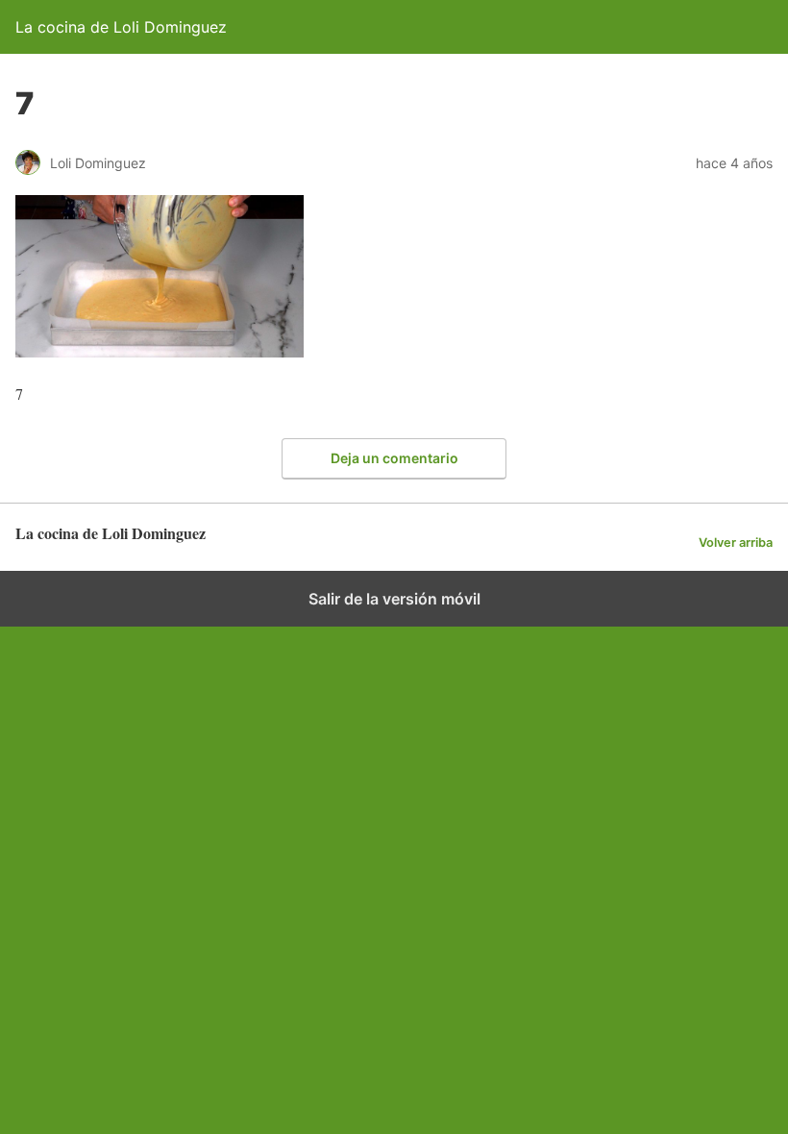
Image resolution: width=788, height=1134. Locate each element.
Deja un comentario (394, 458)
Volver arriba (736, 542)
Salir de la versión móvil (394, 598)
